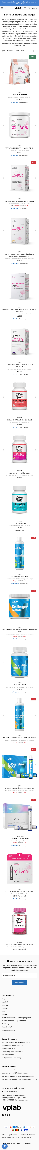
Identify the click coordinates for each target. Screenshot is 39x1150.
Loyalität (5, 1002)
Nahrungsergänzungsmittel (10, 1137)
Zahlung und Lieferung (10, 1048)
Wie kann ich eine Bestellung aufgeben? (16, 1042)
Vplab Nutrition (10, 1143)
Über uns (5, 1005)
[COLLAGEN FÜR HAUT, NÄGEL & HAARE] (19, 397)
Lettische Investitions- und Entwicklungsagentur (19, 1079)
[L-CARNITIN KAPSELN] (19, 662)
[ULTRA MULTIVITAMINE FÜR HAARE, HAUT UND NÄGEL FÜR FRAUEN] (19, 286)
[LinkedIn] (10, 1115)
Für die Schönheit (26, 1137)
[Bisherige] (3, 71)
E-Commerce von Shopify (24, 1143)
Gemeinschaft (7, 1027)
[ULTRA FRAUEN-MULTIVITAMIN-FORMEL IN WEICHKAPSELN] (19, 341)
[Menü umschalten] (2, 8)
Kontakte (5, 1008)
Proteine (4, 1135)
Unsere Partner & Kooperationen (14, 1021)
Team (4, 1011)
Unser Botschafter (8, 1030)
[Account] (24, 8)
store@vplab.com (21, 1100)
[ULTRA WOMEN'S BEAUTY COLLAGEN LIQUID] (19, 868)
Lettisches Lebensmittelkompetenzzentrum (18, 1076)
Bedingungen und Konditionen (13, 1045)
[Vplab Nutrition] (17, 8)
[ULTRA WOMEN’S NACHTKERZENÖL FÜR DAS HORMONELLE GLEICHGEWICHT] (19, 231)
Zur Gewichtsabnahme (28, 1135)
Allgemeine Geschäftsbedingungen (15, 1073)
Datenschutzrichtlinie (9, 1070)
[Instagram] (6, 1115)
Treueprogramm (8, 1055)
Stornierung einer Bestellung (12, 1051)
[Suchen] (6, 8)
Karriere (4, 1014)
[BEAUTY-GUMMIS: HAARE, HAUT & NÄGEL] (19, 921)
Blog (3, 999)
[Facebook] (3, 1115)
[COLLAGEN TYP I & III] (19, 500)
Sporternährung (13, 1135)
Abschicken (19, 982)
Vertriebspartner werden (11, 1024)
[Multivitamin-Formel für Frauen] (19, 450)
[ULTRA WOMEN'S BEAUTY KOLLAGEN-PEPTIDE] (19, 125)
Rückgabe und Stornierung (11, 1058)
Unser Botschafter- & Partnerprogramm (16, 1018)
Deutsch (34, 8)
